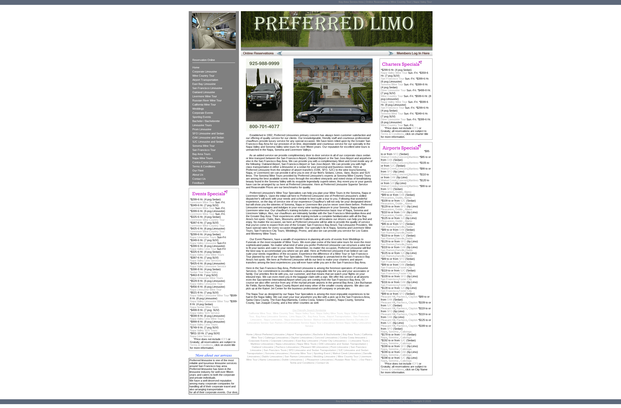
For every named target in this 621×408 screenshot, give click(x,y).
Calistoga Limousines (276, 337)
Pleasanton (387, 191)
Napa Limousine (273, 319)
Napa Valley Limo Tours (204, 324)
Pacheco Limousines (287, 347)
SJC (392, 165)
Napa (384, 331)
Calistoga (405, 331)
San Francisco (389, 261)
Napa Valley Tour (304, 313)
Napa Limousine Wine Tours (206, 278)
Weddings (198, 108)
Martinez (414, 156)
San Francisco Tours (275, 350)
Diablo (409, 226)
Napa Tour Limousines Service (327, 322)
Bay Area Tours (201, 154)
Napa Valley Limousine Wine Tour (209, 295)
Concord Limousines (326, 337)
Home (195, 67)
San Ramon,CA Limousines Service (289, 322)
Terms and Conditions (302, 362)
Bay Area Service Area (351, 1)
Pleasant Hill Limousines (314, 347)
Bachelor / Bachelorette (206, 121)
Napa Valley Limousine (203, 243)
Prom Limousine (201, 129)
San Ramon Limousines (298, 356)
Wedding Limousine (324, 356)
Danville (400, 226)
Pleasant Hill (388, 296)
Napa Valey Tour (422, 1)
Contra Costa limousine (353, 337)
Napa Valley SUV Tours (203, 330)
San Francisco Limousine (207, 88)
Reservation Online (203, 59)
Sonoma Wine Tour (203, 145)
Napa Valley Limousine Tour (206, 283)
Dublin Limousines (292, 359)
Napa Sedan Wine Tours (204, 307)
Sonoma (394, 331)
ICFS (415, 128)
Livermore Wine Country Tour (207, 219)
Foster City (405, 261)
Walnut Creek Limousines (347, 353)
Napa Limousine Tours (203, 237)
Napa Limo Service (201, 336)
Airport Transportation (205, 79)
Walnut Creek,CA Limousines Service (333, 319)
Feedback (198, 182)
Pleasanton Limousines (320, 359)
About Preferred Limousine (270, 334)
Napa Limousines (285, 344)
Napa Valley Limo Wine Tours (207, 254)
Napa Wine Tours (202, 158)
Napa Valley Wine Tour (394, 72)
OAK (389, 159)
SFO (396, 154)
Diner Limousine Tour (393, 90)
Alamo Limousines (269, 359)
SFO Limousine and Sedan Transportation (312, 350)
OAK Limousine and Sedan (208, 137)
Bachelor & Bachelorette (327, 334)
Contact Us (199, 178)
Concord (403, 156)
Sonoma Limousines (276, 353)
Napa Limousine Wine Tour (205, 289)
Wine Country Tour (401, 1)
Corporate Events (202, 112)
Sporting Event (322, 353)
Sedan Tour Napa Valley (204, 272)
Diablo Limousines (272, 356)
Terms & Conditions (203, 166)
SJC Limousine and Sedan (207, 141)
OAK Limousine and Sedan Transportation (342, 344)
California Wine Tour (204, 104)
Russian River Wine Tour (207, 100)
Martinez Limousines (262, 344)
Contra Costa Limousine (206, 162)
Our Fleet (198, 170)
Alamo (407, 191)
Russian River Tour (345, 359)
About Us (197, 174)
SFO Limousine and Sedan (208, 133)
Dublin (399, 191)
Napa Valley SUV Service (205, 312)
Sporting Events (201, 116)
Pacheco (402, 296)
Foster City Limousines (333, 340)
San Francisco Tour (204, 149)
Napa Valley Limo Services (205, 260)
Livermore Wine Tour (204, 96)
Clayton (413, 296)
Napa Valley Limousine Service (208, 266)
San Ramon (388, 226)
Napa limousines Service (298, 319)
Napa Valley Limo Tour (203, 248)
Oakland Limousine (203, 92)
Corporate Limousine (204, 71)
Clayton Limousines (301, 337)
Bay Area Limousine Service (271, 316)
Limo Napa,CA (297, 316)
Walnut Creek (389, 156)
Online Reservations (377, 1)
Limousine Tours (202, 125)
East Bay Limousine (204, 83)
